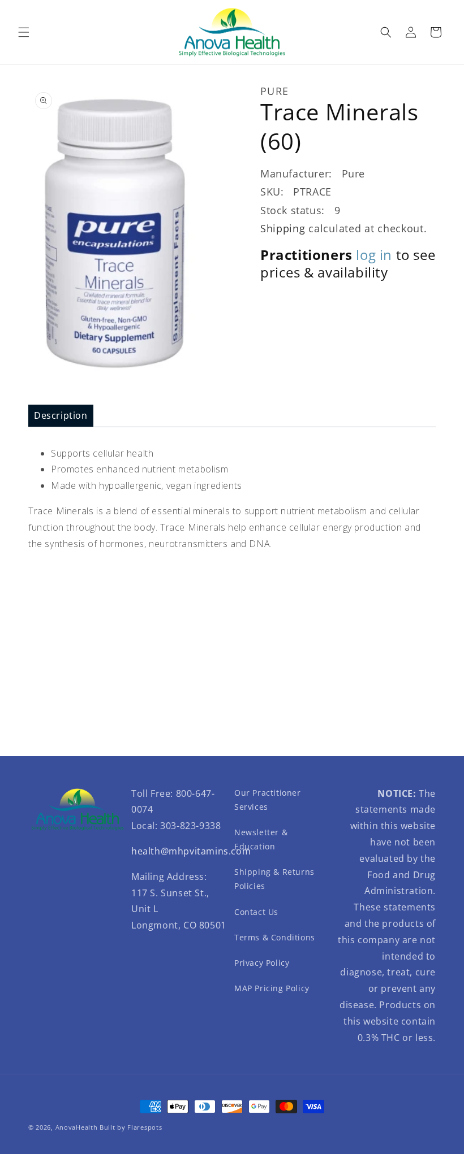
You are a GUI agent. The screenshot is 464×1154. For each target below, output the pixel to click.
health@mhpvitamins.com (191, 851)
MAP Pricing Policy (272, 988)
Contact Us (256, 911)
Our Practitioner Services (267, 799)
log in (374, 254)
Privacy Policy (261, 962)
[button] (23, 32)
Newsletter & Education (260, 839)
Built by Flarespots (131, 1127)
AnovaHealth (76, 1127)
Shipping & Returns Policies (274, 878)
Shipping (283, 228)
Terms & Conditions (274, 937)
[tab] (60, 416)
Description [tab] (61, 415)
